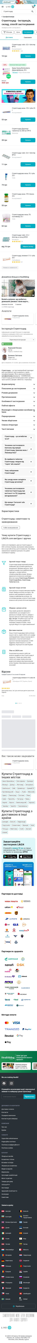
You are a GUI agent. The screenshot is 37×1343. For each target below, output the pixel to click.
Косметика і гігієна (8, 1159)
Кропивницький (7, 792)
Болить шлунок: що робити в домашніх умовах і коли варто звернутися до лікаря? (15, 300)
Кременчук (21, 788)
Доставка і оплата (8, 1109)
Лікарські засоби (7, 1156)
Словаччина (16, 825)
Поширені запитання (9, 1115)
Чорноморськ (22, 806)
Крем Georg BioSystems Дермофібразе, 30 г (21, 69)
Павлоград (12, 795)
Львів (24, 792)
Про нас (4, 1127)
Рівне (28, 795)
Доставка (9, 37)
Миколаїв (31, 792)
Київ (13, 788)
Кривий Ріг (30, 788)
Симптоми (5, 1197)
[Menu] (2, 6)
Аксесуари (5, 1194)
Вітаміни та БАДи (7, 1162)
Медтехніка (5, 1172)
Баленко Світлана (15, 355)
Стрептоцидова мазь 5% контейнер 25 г (21, 216)
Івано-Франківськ (8, 781)
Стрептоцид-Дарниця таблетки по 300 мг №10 (21, 130)
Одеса (4, 795)
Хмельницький (21, 802)
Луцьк (17, 792)
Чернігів (13, 806)
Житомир (20, 785)
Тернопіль (11, 799)
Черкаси (31, 802)
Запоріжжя (29, 785)
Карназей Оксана (15, 348)
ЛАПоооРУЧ (6, 1184)
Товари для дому (7, 1181)
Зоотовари (5, 1188)
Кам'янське (6, 788)
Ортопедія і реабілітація (9, 1175)
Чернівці (5, 806)
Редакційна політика (9, 1141)
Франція (25, 825)
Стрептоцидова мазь (20, 316)
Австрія (28, 829)
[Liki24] (6, 1327)
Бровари (30, 781)
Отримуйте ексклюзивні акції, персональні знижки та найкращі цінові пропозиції (18, 1090)
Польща (5, 829)
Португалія (6, 825)
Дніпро (12, 785)
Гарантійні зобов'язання (10, 1138)
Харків (4, 802)
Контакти (5, 1112)
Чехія (32, 825)
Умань (27, 799)
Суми (4, 799)
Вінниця (5, 785)
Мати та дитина (7, 1178)
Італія (22, 829)
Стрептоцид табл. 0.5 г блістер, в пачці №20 (20, 236)
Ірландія (5, 822)
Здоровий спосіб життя (9, 1191)
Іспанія (4, 832)
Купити (28, 56)
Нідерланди (21, 822)
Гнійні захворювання (10, 527)
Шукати (33, 11)
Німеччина (13, 829)
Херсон (11, 802)
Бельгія (12, 822)
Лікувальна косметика (9, 1166)
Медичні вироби (7, 1169)
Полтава (21, 795)
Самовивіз (28, 37)
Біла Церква (21, 781)
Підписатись (29, 1097)
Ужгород (20, 799)
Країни (4, 1130)
